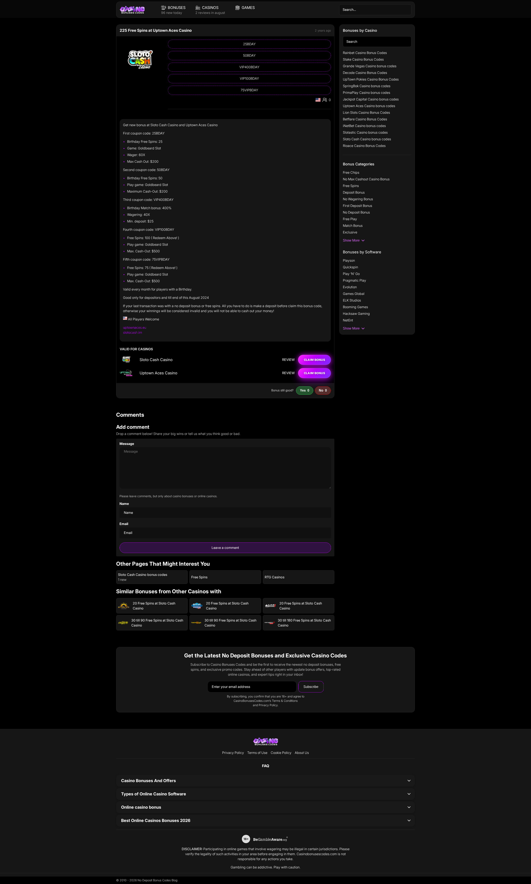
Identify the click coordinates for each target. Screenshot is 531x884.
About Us (302, 753)
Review (288, 360)
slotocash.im (132, 332)
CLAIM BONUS (314, 359)
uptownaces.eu (134, 327)
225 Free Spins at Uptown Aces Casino (156, 30)
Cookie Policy (281, 753)
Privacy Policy (233, 753)
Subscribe (310, 687)
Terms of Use (257, 753)
